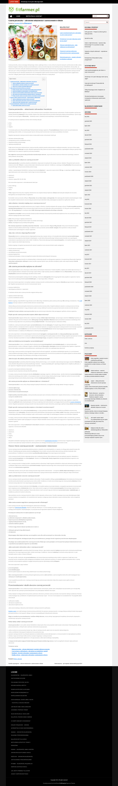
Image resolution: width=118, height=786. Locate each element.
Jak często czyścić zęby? (97, 417)
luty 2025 (87, 130)
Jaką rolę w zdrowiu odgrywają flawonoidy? (22, 86)
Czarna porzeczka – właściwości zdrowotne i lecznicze (23, 81)
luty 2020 (87, 323)
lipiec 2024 (87, 162)
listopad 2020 (88, 282)
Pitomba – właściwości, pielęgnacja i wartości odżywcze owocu (22, 765)
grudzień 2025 (88, 121)
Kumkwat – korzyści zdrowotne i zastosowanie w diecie (27, 653)
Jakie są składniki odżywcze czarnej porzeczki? (23, 83)
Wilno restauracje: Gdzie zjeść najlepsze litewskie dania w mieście (21, 715)
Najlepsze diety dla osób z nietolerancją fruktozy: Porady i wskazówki (20, 742)
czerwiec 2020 (88, 305)
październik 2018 (89, 328)
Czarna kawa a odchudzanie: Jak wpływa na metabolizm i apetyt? (30, 651)
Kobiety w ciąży (12, 611)
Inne (86, 343)
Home (18, 16)
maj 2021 (87, 254)
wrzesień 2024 (88, 153)
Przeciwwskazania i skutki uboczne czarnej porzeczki (23, 103)
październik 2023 (89, 176)
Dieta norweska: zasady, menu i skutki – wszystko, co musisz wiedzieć (22, 701)
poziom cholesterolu (75, 402)
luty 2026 (87, 116)
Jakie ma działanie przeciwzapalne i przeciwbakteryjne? (25, 91)
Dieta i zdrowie (18, 659)
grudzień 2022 (88, 185)
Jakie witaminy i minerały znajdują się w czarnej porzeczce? (26, 84)
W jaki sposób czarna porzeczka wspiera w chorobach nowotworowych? (29, 95)
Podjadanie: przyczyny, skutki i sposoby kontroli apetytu (20, 684)
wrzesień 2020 (88, 291)
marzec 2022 (88, 208)
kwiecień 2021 (88, 259)
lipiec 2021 (87, 245)
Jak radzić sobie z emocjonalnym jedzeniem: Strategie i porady (21, 708)
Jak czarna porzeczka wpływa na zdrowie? (20, 88)
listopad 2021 (88, 227)
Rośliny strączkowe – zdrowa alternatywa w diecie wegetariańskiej (22, 726)
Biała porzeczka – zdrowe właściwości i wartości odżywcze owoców (31, 649)
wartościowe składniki (20, 507)
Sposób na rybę (89, 38)
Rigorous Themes (70, 783)
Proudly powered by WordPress (51, 783)
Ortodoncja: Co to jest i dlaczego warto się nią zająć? (36, 1)
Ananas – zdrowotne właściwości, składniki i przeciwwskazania (21, 733)
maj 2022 (87, 199)
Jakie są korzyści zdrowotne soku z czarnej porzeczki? (25, 102)
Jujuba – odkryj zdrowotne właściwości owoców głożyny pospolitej (95, 382)
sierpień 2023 (88, 181)
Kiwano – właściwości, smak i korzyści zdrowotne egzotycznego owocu (22, 751)
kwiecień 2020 (88, 314)
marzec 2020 (88, 319)
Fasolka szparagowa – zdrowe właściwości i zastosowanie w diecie (25, 663)
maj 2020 (87, 309)
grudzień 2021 (88, 222)
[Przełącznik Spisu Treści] (43, 79)
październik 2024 (89, 148)
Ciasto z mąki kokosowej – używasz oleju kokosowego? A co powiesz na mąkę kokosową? (95, 44)
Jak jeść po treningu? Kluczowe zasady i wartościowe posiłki (20, 772)
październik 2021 (89, 231)
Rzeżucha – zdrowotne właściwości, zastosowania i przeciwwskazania (22, 758)
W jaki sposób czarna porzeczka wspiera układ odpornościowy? (27, 89)
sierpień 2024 (88, 158)
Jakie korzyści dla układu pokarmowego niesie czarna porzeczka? (27, 92)
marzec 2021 (88, 263)
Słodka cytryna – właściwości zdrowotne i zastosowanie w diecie (30, 655)
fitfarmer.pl (28, 23)
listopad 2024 (88, 144)
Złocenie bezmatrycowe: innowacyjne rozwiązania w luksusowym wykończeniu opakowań (95, 98)
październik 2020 (89, 286)
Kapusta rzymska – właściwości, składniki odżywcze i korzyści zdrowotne (96, 407)
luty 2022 (87, 213)
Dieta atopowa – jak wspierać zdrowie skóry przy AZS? (68, 663)
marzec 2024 (88, 171)
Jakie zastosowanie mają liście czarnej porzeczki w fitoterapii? (26, 100)
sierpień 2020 (88, 296)
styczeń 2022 (88, 217)
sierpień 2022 (88, 190)
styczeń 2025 (88, 135)
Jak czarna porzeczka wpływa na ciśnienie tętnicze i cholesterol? (27, 94)
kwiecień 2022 (88, 204)
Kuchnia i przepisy (89, 347)
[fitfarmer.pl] (10, 16)
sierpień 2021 (88, 240)
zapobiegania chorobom (51, 440)
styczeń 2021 (88, 273)
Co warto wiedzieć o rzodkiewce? (20, 721)
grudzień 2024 (88, 139)
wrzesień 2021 (88, 236)
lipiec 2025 (87, 125)
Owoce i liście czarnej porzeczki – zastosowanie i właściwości (25, 97)
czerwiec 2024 (88, 167)
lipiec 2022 (87, 194)
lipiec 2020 (87, 300)
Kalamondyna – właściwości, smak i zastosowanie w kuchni (21, 677)
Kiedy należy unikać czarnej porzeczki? (21, 105)
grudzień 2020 (88, 277)
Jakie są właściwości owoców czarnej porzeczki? (23, 99)
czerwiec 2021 (88, 250)
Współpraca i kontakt (34, 16)
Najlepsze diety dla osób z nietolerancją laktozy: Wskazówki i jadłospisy (96, 429)
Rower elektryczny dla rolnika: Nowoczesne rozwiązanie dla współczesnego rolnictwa (20, 692)
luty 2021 (87, 268)
